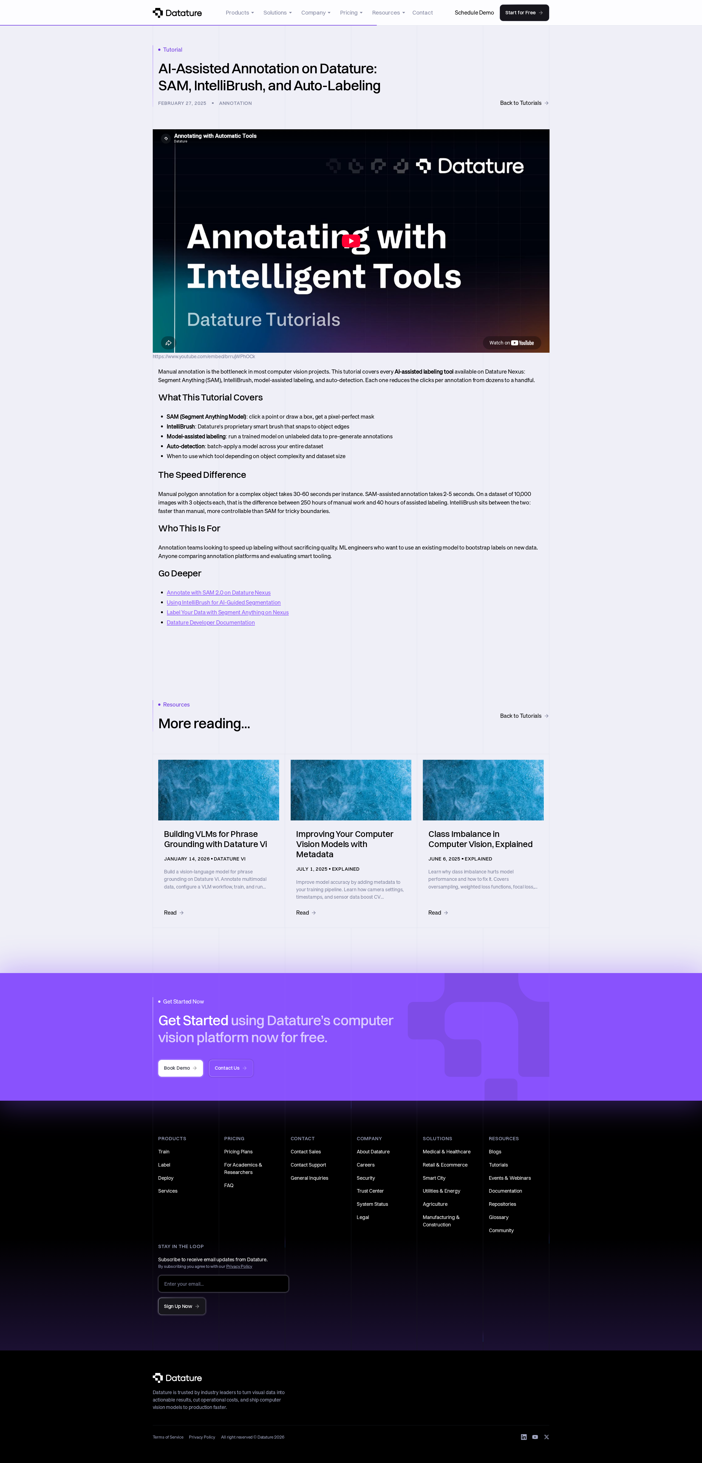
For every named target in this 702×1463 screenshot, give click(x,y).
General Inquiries (309, 1178)
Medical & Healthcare (447, 1151)
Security (366, 1178)
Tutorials (498, 1165)
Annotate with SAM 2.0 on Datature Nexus (219, 592)
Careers (366, 1165)
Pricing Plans (238, 1151)
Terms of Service (168, 1437)
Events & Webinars (510, 1178)
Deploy (166, 1178)
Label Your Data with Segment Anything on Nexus (228, 612)
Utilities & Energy (441, 1191)
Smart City (434, 1178)
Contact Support (308, 1165)
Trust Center (370, 1191)
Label (164, 1165)
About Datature (373, 1151)
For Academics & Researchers (243, 1168)
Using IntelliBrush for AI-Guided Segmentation (224, 602)
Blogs (495, 1151)
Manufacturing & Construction (441, 1221)
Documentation (505, 1191)
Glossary (499, 1217)
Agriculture (435, 1204)
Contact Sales (306, 1151)
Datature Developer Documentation (211, 622)
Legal (363, 1217)
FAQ (229, 1185)
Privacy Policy (239, 1266)
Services (167, 1191)
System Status (372, 1204)
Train (163, 1151)
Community (501, 1230)
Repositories (502, 1204)
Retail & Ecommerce (445, 1165)
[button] (240, 13)
